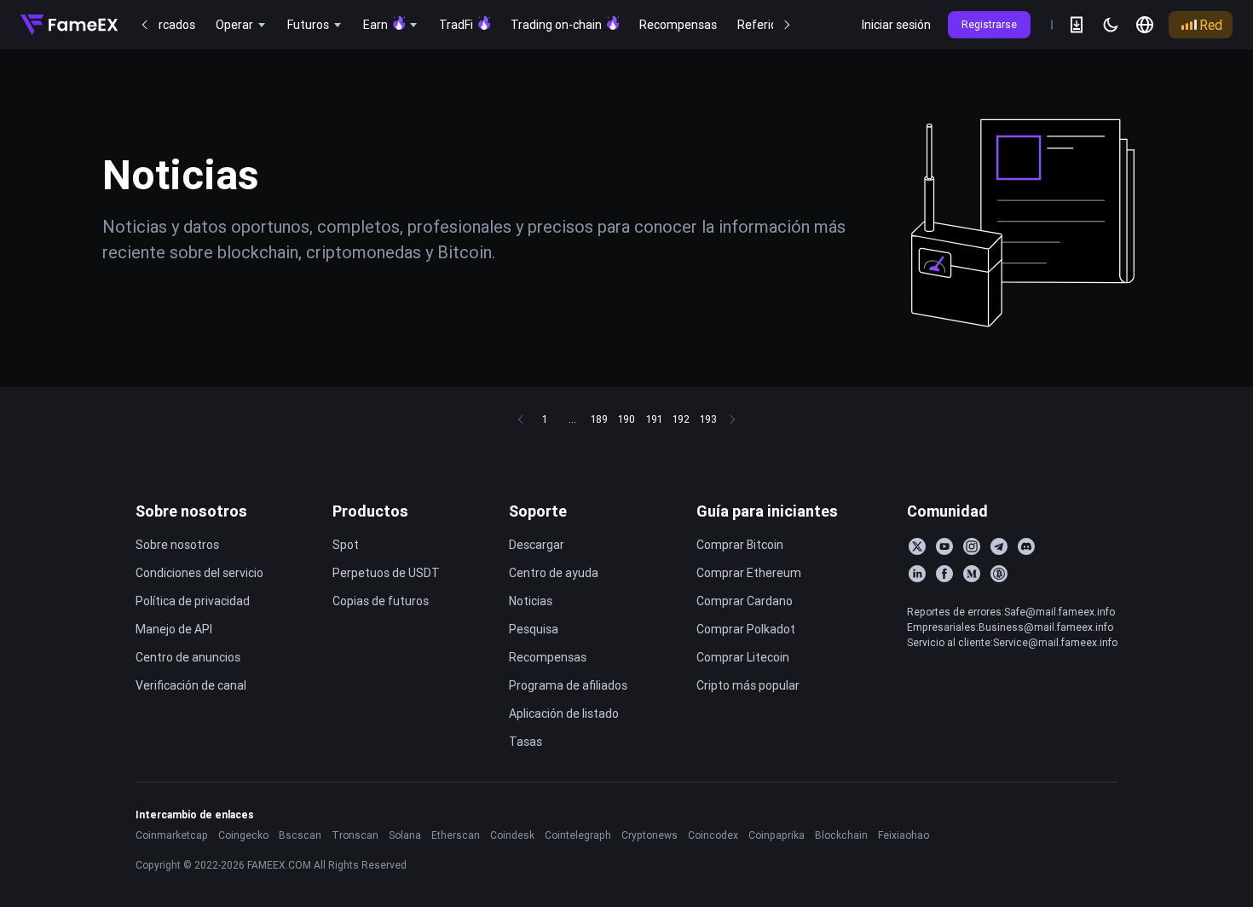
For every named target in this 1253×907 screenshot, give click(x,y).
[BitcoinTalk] (999, 573)
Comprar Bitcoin (739, 544)
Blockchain (841, 835)
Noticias (530, 601)
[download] (1076, 24)
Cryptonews (649, 835)
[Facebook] (944, 573)
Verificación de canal (191, 685)
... (572, 419)
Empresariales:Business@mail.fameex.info (1010, 627)
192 (681, 419)
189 (599, 419)
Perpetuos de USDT (386, 573)
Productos (370, 511)
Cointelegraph (578, 835)
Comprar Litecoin (742, 657)
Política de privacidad (193, 601)
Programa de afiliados (568, 685)
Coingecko (243, 835)
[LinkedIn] (917, 573)
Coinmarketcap (172, 835)
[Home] (69, 25)
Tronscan (355, 835)
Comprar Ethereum (748, 573)
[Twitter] (917, 546)
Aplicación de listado (564, 713)
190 (626, 419)
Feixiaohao (903, 835)
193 (708, 419)
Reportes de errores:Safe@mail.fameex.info (1011, 611)
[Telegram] (999, 546)
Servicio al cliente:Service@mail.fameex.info (1012, 642)
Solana (405, 835)
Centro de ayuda (553, 573)
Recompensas (547, 657)
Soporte (538, 511)
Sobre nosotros (191, 511)
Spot (345, 544)
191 (654, 419)
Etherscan (455, 835)
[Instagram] (971, 546)
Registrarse (989, 24)
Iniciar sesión (896, 24)
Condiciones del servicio (199, 573)
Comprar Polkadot (745, 629)
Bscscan (300, 835)
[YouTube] (944, 546)
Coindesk (512, 835)
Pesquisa (533, 629)
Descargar (536, 544)
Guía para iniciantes (767, 511)
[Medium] (971, 573)
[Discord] (1026, 546)
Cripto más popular (748, 685)
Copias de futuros (380, 601)
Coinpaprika (776, 835)
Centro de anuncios (188, 657)
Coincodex (713, 835)
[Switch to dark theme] (1110, 24)
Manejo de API (174, 629)
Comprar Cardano (744, 601)
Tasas (525, 741)
